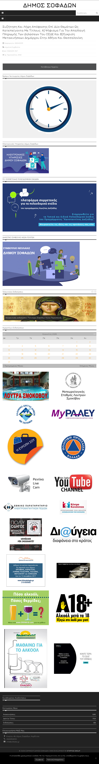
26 (35, 358)
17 (9, 354)
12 (35, 350)
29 (77, 358)
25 (22, 358)
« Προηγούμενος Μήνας (13, 366)
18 (22, 354)
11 (22, 350)
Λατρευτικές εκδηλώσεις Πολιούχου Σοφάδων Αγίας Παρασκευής (34, 318)
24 (9, 358)
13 (49, 350)
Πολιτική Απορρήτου (55, 759)
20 (49, 354)
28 (63, 358)
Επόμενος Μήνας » (88, 366)
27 (49, 358)
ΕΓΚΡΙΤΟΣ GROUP (73, 751)
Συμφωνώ (39, 759)
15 (77, 350)
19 (35, 354)
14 (63, 350)
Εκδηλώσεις (49, 722)
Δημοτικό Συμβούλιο (12, 47)
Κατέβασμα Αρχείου (49, 67)
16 (90, 350)
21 (63, 354)
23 (90, 354)
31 (9, 362)
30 (90, 358)
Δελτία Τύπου (49, 718)
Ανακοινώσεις (49, 714)
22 (77, 354)
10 (9, 350)
